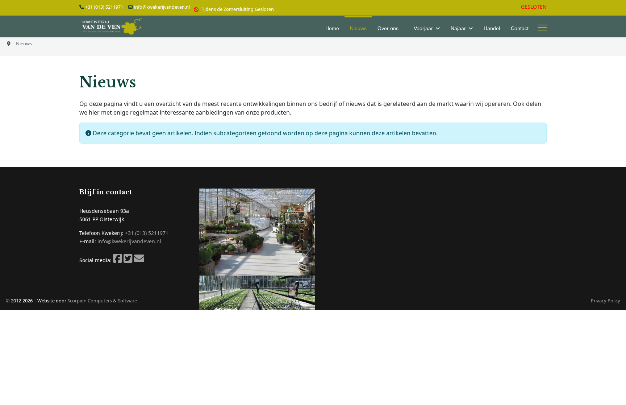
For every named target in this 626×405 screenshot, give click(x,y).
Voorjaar (423, 28)
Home (332, 28)
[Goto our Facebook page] (117, 260)
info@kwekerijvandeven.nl (162, 7)
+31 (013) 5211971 (104, 7)
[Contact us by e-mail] (139, 260)
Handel (492, 28)
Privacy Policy (605, 300)
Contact (520, 28)
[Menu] (542, 27)
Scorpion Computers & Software (102, 300)
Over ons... (390, 28)
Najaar (458, 28)
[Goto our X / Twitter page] (128, 260)
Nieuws (358, 28)
